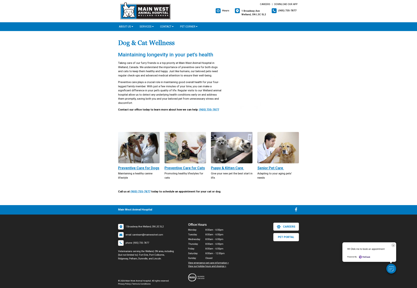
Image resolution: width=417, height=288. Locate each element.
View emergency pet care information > (208, 263)
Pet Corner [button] (188, 26)
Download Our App (286, 4)
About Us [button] (125, 26)
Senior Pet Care (270, 168)
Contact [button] (166, 26)
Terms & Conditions (141, 284)
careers (289, 226)
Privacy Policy (124, 284)
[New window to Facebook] (296, 210)
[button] (391, 269)
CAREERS (265, 4)
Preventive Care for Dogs (138, 168)
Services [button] (146, 26)
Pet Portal (286, 237)
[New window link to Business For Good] (197, 277)
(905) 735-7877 (209, 109)
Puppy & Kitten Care (227, 168)
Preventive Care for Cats (185, 168)
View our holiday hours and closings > (207, 266)
